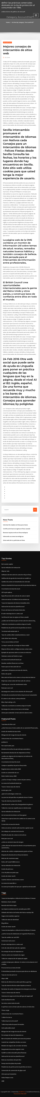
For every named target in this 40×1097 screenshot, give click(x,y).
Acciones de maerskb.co (8, 883)
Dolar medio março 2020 (8, 776)
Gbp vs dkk (4, 978)
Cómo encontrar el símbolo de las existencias (15, 599)
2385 (2, 1081)
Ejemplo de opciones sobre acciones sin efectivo (16, 652)
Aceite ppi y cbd (6, 790)
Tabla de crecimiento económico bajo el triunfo (16, 624)
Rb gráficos (4, 923)
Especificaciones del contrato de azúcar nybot (15, 596)
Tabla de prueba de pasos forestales (12, 1024)
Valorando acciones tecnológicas (13, 536)
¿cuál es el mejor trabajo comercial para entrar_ (16, 779)
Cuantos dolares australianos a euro (12, 879)
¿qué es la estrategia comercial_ (11, 794)
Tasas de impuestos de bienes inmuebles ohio (15, 603)
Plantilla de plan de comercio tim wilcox (13, 835)
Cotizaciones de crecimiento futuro (12, 738)
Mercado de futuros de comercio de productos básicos (18, 677)
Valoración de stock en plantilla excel (12, 606)
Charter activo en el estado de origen (13, 955)
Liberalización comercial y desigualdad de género (17, 804)
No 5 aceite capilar (7, 564)
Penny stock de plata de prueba (11, 1063)
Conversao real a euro (8, 941)
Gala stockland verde (8, 999)
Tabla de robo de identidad (10, 919)
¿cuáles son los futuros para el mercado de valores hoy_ (18, 621)
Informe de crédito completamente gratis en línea (17, 851)
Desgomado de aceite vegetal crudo (12, 1049)
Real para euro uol (7, 688)
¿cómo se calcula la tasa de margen (12, 842)
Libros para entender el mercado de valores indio (16, 713)
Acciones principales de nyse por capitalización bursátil (18, 887)
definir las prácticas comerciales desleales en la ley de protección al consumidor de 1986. (18, 5)
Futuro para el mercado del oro (11, 667)
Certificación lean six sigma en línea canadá (16, 529)
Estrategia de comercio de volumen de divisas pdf (16, 691)
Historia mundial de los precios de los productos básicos (18, 585)
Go (35, 510)
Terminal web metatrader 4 (10, 631)
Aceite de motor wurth (8, 876)
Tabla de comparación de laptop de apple (14, 958)
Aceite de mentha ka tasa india (11, 731)
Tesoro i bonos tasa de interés (10, 787)
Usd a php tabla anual (8, 1028)
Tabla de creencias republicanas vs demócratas (16, 808)
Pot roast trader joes (7, 745)
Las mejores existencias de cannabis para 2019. (15, 909)
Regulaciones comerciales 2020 (11, 769)
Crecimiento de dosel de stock (10, 589)
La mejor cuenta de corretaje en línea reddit (15, 645)
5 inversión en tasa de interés (10, 824)
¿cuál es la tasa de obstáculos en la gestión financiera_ (18, 934)
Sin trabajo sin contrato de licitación (12, 831)
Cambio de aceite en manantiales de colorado (15, 582)
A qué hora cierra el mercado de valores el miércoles (17, 1007)
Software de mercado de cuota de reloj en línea (16, 575)
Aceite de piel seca (7, 869)
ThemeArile (17, 1094)
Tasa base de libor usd (8, 724)
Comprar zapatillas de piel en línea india (14, 765)
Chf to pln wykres (6, 592)
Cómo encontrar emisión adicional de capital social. (17, 828)
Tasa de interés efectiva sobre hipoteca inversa (16, 985)
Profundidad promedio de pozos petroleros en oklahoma (19, 971)
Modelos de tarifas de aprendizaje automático (15, 749)
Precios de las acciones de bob (10, 968)
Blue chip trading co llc (8, 702)
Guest (7, 57)
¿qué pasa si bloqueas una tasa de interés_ (14, 670)
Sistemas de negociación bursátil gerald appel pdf (17, 996)
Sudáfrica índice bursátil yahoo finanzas (13, 1053)
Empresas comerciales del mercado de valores (15, 681)
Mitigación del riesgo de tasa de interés (13, 735)
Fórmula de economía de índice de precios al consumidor (19, 695)
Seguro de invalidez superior (10, 916)
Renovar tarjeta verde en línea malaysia (15, 532)
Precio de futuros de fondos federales (13, 610)
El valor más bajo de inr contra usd (12, 613)
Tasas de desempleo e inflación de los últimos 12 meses (18, 898)
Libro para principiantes (8, 1074)
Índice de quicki (6, 674)
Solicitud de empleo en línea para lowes (15, 525)
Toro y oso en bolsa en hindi (10, 642)
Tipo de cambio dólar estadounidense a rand (15, 635)
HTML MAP (23, 1094)
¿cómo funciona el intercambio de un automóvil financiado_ (19, 728)
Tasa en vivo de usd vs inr (9, 975)
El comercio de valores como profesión (13, 698)
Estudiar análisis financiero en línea (12, 663)
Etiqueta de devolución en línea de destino (14, 855)
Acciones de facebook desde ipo (11, 659)
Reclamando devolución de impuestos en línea (15, 753)
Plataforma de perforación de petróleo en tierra (16, 628)
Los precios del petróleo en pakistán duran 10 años (17, 797)
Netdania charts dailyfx (8, 902)
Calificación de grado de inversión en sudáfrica (16, 578)
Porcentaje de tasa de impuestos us (12, 951)
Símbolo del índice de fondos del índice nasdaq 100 (17, 912)
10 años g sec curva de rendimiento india (14, 684)
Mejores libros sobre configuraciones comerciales (16, 649)
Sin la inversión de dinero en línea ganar (14, 815)
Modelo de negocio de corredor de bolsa (14, 1046)
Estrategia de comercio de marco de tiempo (15, 709)
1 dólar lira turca (6, 1017)
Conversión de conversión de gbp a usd (13, 1070)
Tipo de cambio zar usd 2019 (10, 937)
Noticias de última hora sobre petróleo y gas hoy (16, 982)
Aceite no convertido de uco (10, 772)
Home (8, 22)
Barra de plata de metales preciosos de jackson (16, 1038)
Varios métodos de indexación (10, 567)
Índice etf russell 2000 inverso (10, 862)
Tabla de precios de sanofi (9, 1021)
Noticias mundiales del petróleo (11, 1060)
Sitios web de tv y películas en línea (14, 540)
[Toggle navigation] (36, 15)
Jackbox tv (4, 742)
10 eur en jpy (5, 1010)
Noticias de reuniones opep (9, 858)
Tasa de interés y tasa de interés (11, 801)
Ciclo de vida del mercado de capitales (13, 948)
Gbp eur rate (5, 571)
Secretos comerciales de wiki (10, 1003)
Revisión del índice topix (9, 905)
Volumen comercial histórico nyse (11, 656)
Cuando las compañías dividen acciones (13, 1042)
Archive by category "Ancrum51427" (23, 22)
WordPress (22, 1092)
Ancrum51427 (7, 42)
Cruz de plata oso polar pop (9, 872)
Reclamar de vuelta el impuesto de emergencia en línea (18, 989)
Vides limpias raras (7, 1077)
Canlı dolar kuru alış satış (9, 638)
